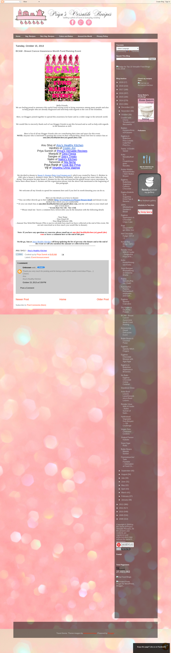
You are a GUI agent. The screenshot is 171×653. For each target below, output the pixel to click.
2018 (121, 86)
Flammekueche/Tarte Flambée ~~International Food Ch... (127, 461)
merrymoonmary (90, 633)
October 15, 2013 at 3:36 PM (34, 282)
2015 (121, 97)
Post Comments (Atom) (36, 305)
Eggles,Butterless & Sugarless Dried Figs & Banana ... (127, 196)
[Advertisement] (133, 601)
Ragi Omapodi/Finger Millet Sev (127, 228)
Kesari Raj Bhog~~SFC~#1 (127, 244)
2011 (121, 508)
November (125, 111)
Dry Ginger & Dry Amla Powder (126, 310)
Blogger (111, 633)
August (124, 474)
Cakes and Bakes (66, 36)
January (124, 500)
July (123, 478)
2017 (121, 90)
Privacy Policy (102, 36)
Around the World (85, 36)
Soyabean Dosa (127, 388)
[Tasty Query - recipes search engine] (145, 214)
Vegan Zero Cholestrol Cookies (126, 431)
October (124, 115)
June (123, 482)
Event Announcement (40, 257)
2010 (121, 512)
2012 (121, 504)
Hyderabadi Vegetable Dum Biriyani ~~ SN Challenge (127, 421)
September (126, 471)
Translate (135, 51)
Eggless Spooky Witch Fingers (127, 349)
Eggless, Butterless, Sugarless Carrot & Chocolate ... (127, 184)
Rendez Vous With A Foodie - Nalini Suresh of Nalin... (127, 408)
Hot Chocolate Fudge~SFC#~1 (127, 236)
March (124, 493)
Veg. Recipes (30, 36)
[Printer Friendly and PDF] (19, 254)
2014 (121, 100)
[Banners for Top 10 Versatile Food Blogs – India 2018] (136, 69)
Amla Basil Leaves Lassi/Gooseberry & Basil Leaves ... (127, 396)
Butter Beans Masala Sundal (126, 451)
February (125, 496)
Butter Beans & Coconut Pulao (127, 341)
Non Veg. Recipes (47, 36)
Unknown (27, 268)
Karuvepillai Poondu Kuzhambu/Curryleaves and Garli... (127, 291)
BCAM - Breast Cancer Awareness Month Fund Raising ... (127, 320)
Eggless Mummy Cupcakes (126, 301)
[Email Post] (62, 254)
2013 (121, 104)
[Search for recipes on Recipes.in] (123, 577)
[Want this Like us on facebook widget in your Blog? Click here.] (168, 651)
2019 (121, 82)
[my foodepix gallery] (147, 201)
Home (18, 36)
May (123, 485)
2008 (121, 519)
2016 (121, 93)
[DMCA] (123, 550)
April (123, 489)
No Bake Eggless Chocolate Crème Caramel (126, 379)
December (125, 107)
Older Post (103, 299)
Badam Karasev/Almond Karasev (127, 130)
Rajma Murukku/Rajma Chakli (127, 281)
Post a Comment (27, 288)
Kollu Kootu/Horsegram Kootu (127, 262)
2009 (121, 515)
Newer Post (22, 299)
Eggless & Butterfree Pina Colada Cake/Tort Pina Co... (127, 140)
